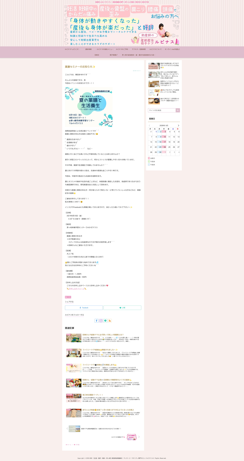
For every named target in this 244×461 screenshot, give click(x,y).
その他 (69, 297)
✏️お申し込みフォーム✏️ (76, 289)
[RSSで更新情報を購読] (110, 321)
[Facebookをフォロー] (96, 321)
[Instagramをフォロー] (101, 321)
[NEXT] (178, 125)
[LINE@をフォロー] (105, 321)
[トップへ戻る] (241, 458)
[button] (178, 110)
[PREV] (150, 125)
